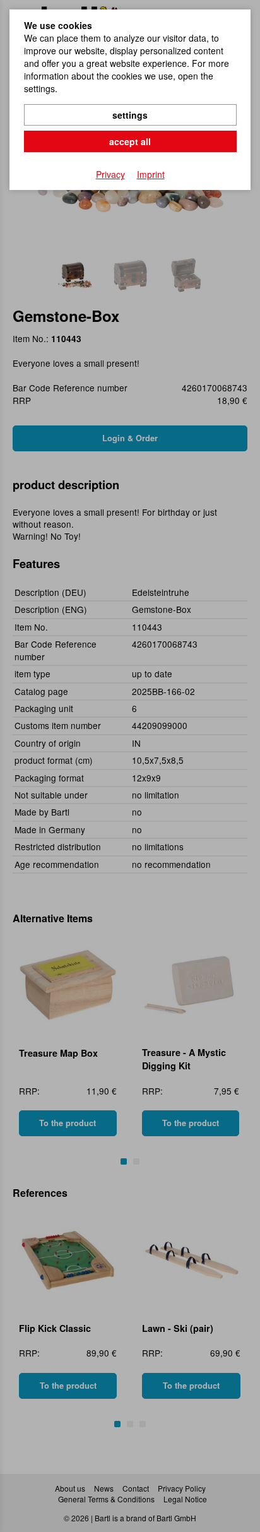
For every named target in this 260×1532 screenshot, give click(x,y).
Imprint (151, 174)
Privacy (110, 174)
